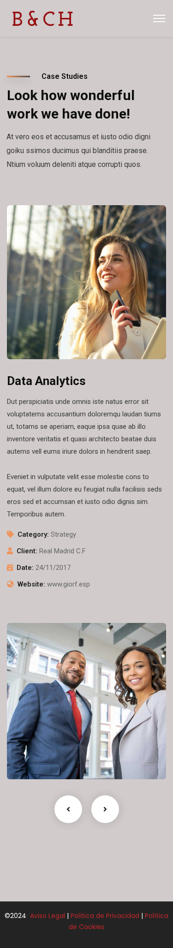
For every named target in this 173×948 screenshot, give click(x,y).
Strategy (34, 760)
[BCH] (42, 17)
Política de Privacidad (105, 915)
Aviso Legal (46, 915)
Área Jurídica (46, 746)
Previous (68, 809)
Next (105, 809)
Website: (31, 584)
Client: (27, 551)
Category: (33, 534)
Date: (25, 567)
